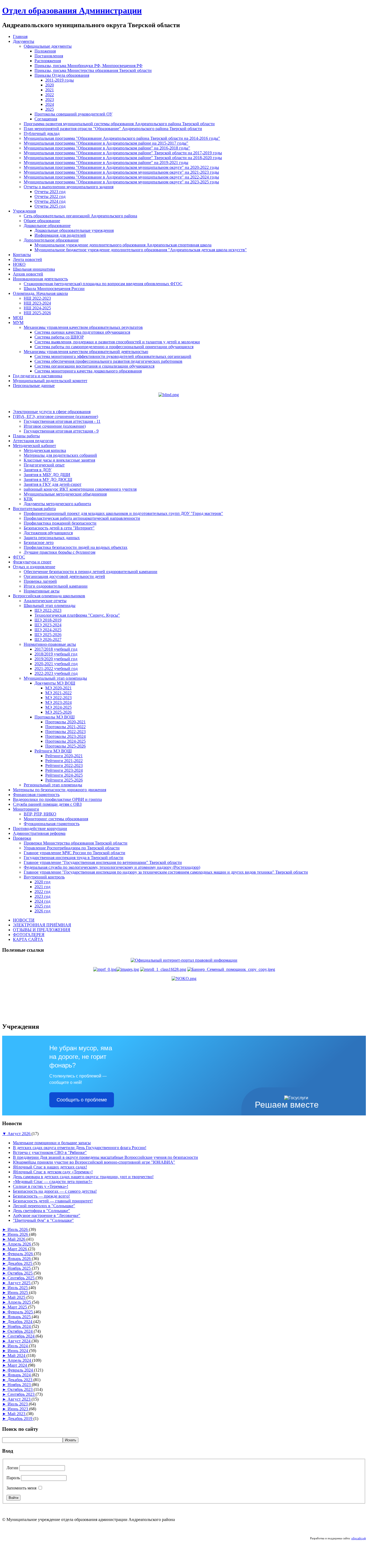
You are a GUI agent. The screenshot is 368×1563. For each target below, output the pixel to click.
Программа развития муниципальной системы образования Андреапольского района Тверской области (119, 123)
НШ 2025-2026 (37, 312)
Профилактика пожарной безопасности (60, 523)
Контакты (22, 254)
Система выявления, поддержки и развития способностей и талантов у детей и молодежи (117, 342)
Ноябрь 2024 (20, 1326)
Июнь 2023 (18, 1409)
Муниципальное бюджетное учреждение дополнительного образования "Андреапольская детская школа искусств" (140, 249)
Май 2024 (17, 1355)
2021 (49, 90)
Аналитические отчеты (45, 600)
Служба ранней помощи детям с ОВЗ (47, 804)
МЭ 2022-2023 (58, 697)
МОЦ (18, 317)
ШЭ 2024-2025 (47, 629)
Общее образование (42, 220)
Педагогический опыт (44, 465)
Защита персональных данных (52, 537)
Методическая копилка (45, 450)
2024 (49, 104)
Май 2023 (17, 1413)
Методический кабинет (34, 445)
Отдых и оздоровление (34, 566)
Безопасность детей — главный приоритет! (53, 1201)
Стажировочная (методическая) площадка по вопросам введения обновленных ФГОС (103, 283)
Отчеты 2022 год (49, 196)
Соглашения (45, 119)
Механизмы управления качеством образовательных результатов (83, 327)
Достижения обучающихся (48, 533)
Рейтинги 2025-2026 (64, 780)
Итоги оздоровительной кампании (56, 586)
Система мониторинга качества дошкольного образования (88, 371)
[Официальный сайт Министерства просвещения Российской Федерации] (116, 969)
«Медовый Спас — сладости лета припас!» (52, 1181)
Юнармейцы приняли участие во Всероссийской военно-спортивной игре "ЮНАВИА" (94, 1162)
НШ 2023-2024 (37, 303)
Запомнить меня (21, 1488)
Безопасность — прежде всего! (41, 1196)
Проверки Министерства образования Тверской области (75, 843)
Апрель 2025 (20, 1302)
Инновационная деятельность (40, 279)
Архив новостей (28, 274)
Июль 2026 (18, 1229)
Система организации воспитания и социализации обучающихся (94, 366)
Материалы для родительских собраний (60, 455)
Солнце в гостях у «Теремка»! (40, 1186)
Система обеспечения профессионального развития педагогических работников (108, 361)
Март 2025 (18, 1307)
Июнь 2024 (18, 1350)
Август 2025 (20, 1283)
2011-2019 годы (59, 80)
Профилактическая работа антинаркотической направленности (82, 518)
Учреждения (24, 211)
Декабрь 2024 (20, 1321)
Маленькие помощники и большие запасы (52, 1142)
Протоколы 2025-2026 (65, 746)
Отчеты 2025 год (49, 206)
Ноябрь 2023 (20, 1384)
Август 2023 (20, 1399)
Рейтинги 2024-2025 (64, 775)
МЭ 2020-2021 (58, 688)
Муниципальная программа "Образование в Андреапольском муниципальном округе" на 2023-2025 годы (121, 182)
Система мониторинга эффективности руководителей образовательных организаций (112, 356)
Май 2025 (17, 1297)
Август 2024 (20, 1341)
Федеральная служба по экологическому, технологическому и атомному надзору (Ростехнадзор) (112, 867)
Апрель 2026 (20, 1244)
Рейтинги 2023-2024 (64, 770)
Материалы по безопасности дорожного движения (59, 789)
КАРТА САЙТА (28, 939)
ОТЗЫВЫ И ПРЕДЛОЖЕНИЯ (41, 929)
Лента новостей (27, 259)
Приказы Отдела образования (61, 75)
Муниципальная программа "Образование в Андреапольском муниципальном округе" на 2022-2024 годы (121, 177)
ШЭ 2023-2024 (47, 625)
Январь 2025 (20, 1316)
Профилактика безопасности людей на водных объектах (75, 547)
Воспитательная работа (34, 508)
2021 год (42, 886)
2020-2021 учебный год (56, 663)
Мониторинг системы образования (56, 819)
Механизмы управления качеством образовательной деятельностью (86, 351)
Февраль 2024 (21, 1370)
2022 (49, 94)
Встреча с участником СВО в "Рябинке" (50, 1152)
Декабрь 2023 (20, 1379)
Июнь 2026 (18, 1234)
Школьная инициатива (34, 269)
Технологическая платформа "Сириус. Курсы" (77, 615)
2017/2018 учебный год (55, 649)
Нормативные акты (42, 591)
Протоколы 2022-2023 (65, 731)
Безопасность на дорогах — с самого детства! (55, 1191)
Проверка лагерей (40, 581)
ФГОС (19, 557)
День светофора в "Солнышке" (41, 1210)
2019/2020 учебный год (55, 659)
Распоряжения (47, 60)
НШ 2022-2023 (37, 298)
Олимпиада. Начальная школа (40, 293)
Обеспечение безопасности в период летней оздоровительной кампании (90, 571)
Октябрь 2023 (21, 1389)
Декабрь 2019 (20, 1418)
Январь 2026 (20, 1258)
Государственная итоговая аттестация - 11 (62, 421)
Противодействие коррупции (40, 828)
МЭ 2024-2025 (58, 707)
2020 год (42, 882)
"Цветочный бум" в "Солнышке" (43, 1220)
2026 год (42, 911)
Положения (45, 51)
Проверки (22, 838)
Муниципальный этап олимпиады (55, 678)
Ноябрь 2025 (20, 1268)
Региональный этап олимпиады (53, 785)
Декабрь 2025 (20, 1263)
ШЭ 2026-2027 (47, 639)
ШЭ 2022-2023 (47, 610)
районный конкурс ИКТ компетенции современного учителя (80, 489)
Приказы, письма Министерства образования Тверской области (93, 70)
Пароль (13, 1477)
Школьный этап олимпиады (49, 605)
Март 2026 (18, 1249)
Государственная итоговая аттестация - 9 (61, 431)
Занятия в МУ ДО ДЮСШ (48, 479)
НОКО (19, 264)
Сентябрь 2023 (22, 1394)
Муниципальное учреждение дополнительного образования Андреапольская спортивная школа (122, 245)
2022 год (42, 891)
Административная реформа (39, 833)
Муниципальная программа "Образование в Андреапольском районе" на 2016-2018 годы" (107, 148)
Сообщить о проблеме (82, 1100)
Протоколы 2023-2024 (65, 736)
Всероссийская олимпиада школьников (49, 596)
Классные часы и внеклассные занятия (59, 460)
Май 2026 (17, 1239)
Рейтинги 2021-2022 (64, 760)
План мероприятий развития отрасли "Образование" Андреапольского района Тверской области (113, 128)
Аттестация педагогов (33, 440)
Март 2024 (18, 1365)
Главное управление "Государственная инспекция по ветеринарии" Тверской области (103, 862)
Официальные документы (48, 46)
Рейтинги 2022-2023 (64, 765)
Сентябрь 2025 (22, 1278)
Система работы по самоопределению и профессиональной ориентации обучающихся (113, 346)
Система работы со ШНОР (59, 337)
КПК (28, 499)
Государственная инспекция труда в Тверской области (73, 857)
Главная (20, 36)
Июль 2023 (18, 1404)
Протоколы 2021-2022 (65, 726)
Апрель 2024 (20, 1360)
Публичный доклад (42, 133)
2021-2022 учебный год (56, 668)
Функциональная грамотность (51, 823)
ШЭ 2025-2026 (47, 634)
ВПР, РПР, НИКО (40, 814)
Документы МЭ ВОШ (54, 683)
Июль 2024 (18, 1346)
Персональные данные (34, 385)
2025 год (42, 906)
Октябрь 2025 (21, 1273)
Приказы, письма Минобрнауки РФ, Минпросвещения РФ (88, 65)
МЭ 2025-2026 (58, 712)
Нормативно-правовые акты (50, 644)
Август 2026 (20, 1133)
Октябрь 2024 (21, 1331)
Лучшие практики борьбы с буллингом (59, 552)
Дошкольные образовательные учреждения (74, 230)
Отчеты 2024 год (49, 201)
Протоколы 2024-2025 (65, 741)
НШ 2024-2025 (37, 308)
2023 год (42, 896)
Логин (12, 1468)
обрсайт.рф (358, 1538)
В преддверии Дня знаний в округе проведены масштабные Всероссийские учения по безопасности (105, 1157)
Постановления (48, 56)
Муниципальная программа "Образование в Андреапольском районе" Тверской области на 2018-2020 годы (123, 157)
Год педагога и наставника (37, 376)
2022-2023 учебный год (56, 673)
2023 (49, 99)
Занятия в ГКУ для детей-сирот (52, 484)
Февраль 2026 (21, 1253)
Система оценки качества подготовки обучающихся (82, 332)
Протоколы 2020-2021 (65, 722)
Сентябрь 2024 (22, 1336)
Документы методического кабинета (57, 503)
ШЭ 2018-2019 (47, 620)
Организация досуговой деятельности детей (64, 576)
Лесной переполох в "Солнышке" (44, 1205)
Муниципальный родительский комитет (50, 380)
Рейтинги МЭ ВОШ (53, 751)
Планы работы (26, 436)
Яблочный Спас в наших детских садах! (50, 1167)
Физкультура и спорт (32, 562)
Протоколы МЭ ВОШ (54, 717)
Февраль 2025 (21, 1312)
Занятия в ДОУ (37, 469)
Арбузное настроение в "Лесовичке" (46, 1215)
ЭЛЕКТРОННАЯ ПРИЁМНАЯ (42, 925)
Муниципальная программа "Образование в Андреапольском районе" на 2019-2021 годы (106, 162)
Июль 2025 (18, 1287)
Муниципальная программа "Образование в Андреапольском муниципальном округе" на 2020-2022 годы (121, 167)
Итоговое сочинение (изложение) (55, 426)
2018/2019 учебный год (55, 654)
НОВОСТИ (23, 920)
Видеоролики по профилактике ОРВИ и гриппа (57, 799)
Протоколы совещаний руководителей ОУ (73, 114)
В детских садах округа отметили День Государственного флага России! (79, 1147)
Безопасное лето (39, 542)
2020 (49, 85)
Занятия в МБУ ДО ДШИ (47, 474)
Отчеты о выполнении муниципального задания (68, 186)
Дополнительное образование (51, 240)
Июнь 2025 (18, 1292)
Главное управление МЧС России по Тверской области (74, 852)
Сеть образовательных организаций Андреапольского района (80, 216)
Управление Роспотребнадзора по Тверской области (72, 848)
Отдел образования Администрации (72, 10)
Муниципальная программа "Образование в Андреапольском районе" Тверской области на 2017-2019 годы (123, 153)
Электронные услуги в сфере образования (52, 411)
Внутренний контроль (44, 877)
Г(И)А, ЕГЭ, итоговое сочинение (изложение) (55, 416)
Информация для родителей (60, 235)
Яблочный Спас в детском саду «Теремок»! (53, 1172)
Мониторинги (26, 809)
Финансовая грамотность (36, 794)
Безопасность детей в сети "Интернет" (59, 528)
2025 (49, 109)
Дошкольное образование (47, 225)
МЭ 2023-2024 (58, 702)
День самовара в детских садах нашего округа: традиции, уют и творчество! (83, 1176)
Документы (23, 41)
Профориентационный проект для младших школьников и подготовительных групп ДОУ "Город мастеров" (123, 513)
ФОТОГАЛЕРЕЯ (28, 934)
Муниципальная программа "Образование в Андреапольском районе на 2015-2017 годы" (106, 143)
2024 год (42, 901)
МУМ (18, 322)
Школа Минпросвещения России (54, 288)
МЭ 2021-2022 (58, 692)
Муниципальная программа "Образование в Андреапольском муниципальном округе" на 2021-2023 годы (121, 172)
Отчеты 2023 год (49, 191)
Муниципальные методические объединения (65, 494)
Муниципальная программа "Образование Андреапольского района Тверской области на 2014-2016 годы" (122, 138)
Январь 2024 (20, 1375)
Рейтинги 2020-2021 (64, 755)
